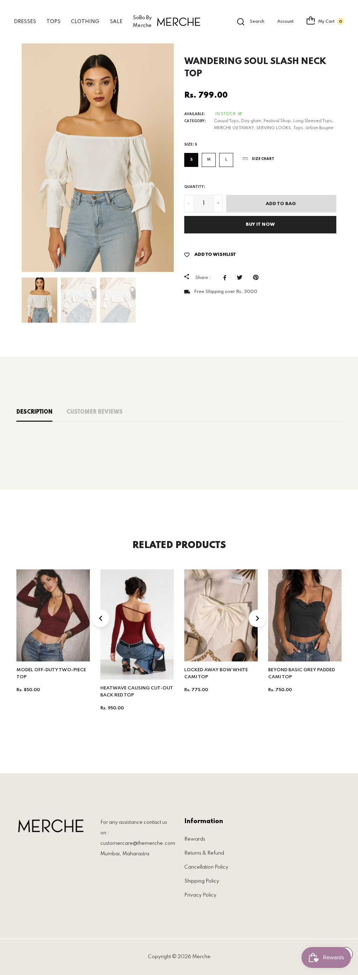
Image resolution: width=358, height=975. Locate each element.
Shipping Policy (201, 881)
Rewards (194, 839)
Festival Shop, (278, 121)
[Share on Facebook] (226, 277)
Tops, (299, 128)
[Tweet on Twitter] (241, 277)
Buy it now (260, 224)
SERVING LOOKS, (274, 128)
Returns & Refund (204, 853)
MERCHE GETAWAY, (234, 128)
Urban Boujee (320, 128)
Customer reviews (94, 412)
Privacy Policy (200, 895)
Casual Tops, (227, 121)
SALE (116, 21)
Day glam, (252, 121)
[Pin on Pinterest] (257, 277)
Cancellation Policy (206, 867)
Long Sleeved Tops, (313, 121)
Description (34, 412)
